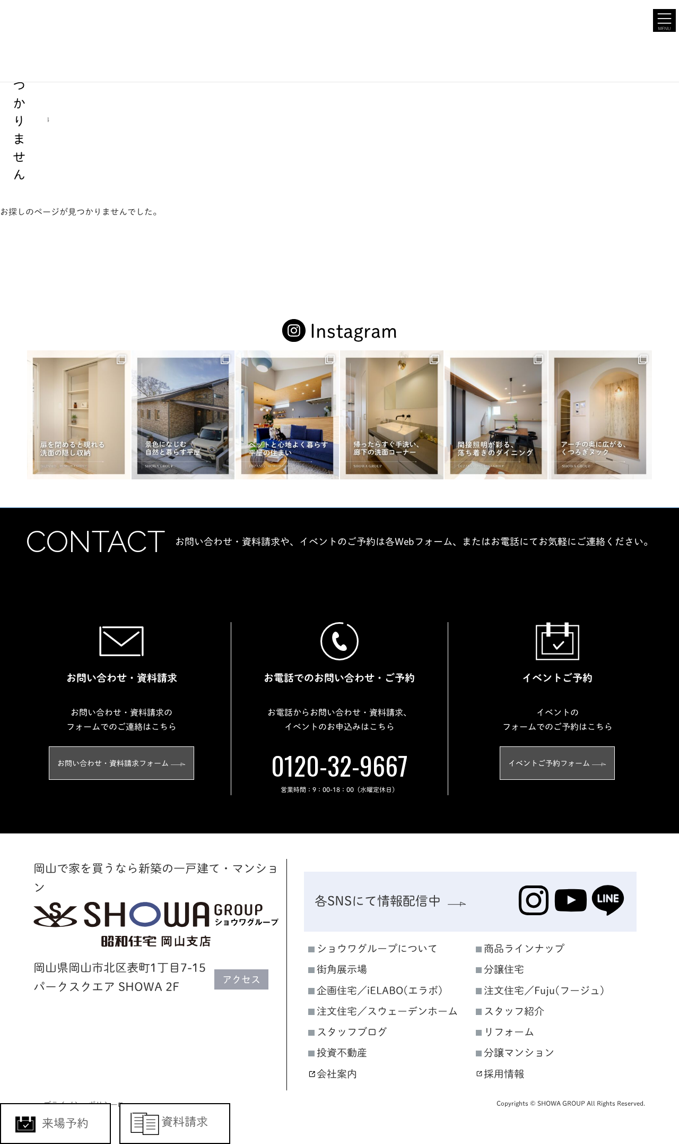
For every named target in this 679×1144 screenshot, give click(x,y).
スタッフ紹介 (514, 1011)
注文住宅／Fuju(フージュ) (544, 990)
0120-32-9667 (339, 765)
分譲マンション (519, 1052)
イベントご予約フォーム (549, 763)
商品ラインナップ (524, 948)
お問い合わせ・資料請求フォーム (113, 763)
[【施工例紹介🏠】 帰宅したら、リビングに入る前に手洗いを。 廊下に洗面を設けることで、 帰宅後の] (391, 414)
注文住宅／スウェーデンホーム (387, 1011)
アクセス (241, 979)
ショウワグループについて (377, 948)
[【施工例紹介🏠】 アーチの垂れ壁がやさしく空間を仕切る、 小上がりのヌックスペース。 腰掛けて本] (600, 414)
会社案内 (337, 1073)
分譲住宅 (504, 969)
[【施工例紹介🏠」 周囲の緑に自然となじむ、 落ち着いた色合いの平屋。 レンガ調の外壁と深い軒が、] (183, 414)
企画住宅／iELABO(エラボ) (380, 990)
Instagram (353, 330)
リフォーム (509, 1032)
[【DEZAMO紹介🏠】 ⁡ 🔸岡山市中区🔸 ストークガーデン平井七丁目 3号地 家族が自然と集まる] (496, 414)
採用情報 (504, 1073)
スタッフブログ (352, 1032)
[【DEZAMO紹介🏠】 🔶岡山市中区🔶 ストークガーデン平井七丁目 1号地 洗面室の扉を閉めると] (78, 414)
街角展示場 (342, 969)
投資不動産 (342, 1052)
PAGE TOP (653, 986)
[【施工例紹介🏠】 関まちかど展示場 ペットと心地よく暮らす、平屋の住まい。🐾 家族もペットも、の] (287, 414)
